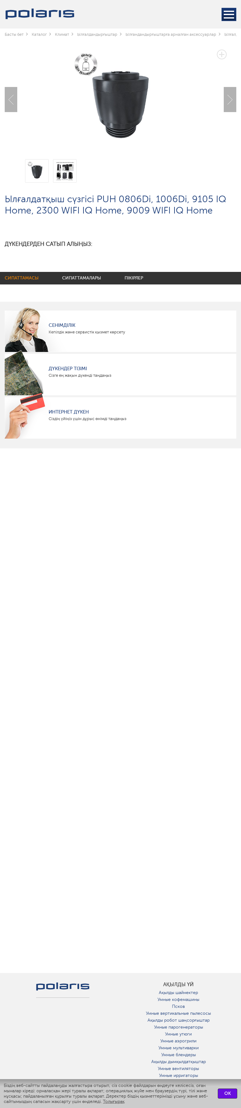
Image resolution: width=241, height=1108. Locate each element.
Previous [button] (11, 99)
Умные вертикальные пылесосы (178, 1013)
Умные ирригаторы (178, 1075)
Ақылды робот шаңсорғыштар (178, 1020)
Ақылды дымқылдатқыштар (178, 1061)
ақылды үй (178, 984)
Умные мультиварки (178, 1048)
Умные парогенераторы (178, 1027)
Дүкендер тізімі (68, 368)
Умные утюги (178, 1034)
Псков (178, 1006)
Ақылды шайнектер (178, 992)
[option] (120, 95)
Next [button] (230, 99)
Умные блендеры (178, 1054)
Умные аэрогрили (178, 1041)
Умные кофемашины (178, 999)
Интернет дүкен (69, 412)
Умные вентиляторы (178, 1068)
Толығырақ (114, 1101)
